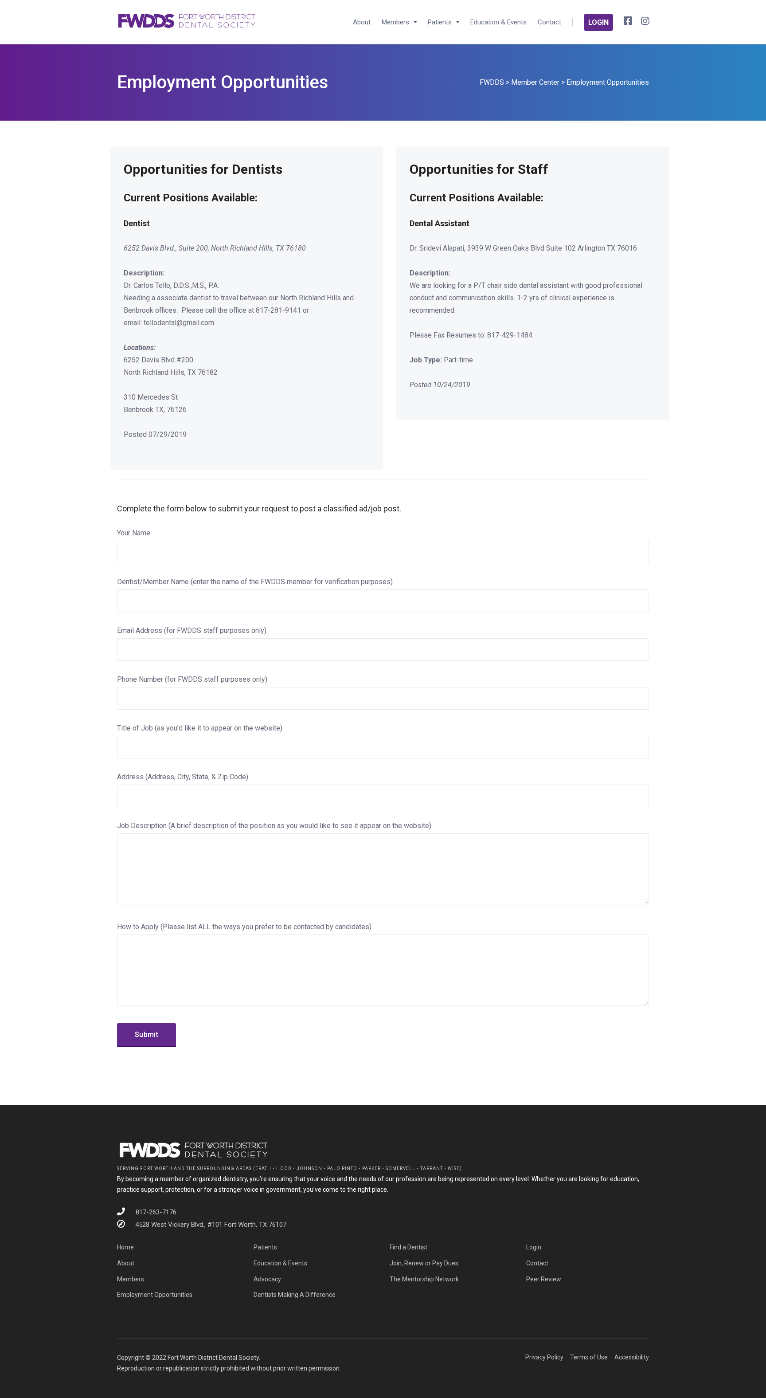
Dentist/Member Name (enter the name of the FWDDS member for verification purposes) (255, 581)
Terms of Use (589, 1357)
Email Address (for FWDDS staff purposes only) (191, 630)
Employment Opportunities (154, 1294)
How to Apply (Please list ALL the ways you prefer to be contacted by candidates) (244, 927)
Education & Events (498, 22)
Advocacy (267, 1279)
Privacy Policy (544, 1357)
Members (395, 22)
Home (125, 1247)
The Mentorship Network (424, 1279)
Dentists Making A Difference (295, 1294)
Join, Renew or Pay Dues (424, 1263)
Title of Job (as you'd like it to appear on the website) (199, 728)
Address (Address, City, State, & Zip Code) (182, 777)
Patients (440, 22)
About (362, 22)
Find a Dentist (408, 1247)
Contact (549, 22)
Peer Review (543, 1279)
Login (533, 1247)
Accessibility (631, 1357)
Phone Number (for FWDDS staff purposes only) (192, 679)
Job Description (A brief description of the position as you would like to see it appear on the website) (274, 825)
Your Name (133, 533)
